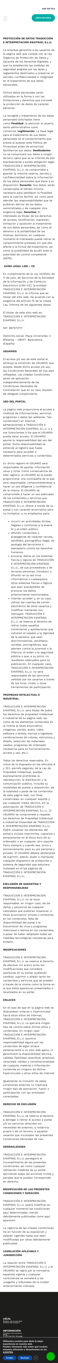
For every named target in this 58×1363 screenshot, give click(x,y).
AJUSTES (8, 1352)
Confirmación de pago (13, 1336)
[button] (5, 18)
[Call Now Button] (50, 1356)
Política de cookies (11, 1322)
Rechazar (25, 1358)
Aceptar (9, 1358)
